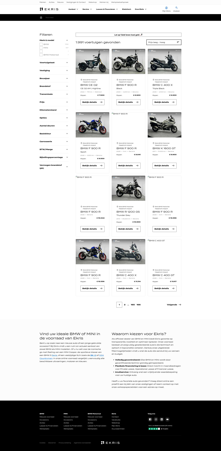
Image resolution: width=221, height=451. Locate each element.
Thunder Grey (123, 215)
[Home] (49, 9)
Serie (54, 355)
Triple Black (158, 88)
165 (133, 304)
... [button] (128, 304)
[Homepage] (41, 17)
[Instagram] (155, 419)
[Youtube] (167, 419)
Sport (83, 152)
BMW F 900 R (126, 84)
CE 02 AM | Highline (90, 88)
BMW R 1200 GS (128, 211)
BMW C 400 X (163, 84)
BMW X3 (93, 355)
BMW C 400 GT (164, 275)
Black (119, 88)
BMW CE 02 (89, 84)
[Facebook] (150, 419)
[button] (174, 305)
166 (139, 304)
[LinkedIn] (161, 419)
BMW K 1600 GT (164, 148)
